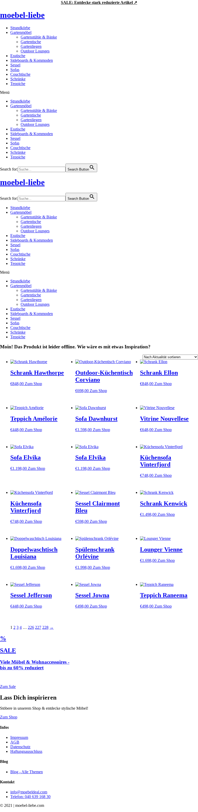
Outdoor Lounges (35, 51)
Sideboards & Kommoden (31, 60)
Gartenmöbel (20, 32)
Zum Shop (33, 383)
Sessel (15, 65)
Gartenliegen (31, 46)
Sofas (14, 69)
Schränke (18, 79)
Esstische (17, 55)
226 (31, 627)
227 (38, 627)
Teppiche (17, 83)
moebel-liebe (22, 15)
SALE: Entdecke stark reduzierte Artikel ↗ (99, 2)
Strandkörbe (20, 28)
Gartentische (31, 42)
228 (45, 627)
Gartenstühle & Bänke (39, 37)
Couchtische (20, 74)
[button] (99, 92)
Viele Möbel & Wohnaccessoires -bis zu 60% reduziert (34, 664)
